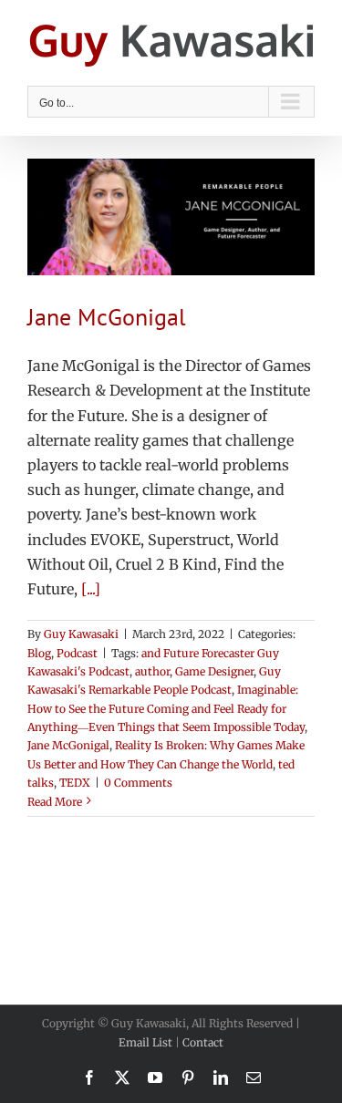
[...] (90, 589)
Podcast (77, 653)
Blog (39, 653)
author (152, 671)
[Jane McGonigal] (171, 217)
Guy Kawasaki (81, 634)
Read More (54, 802)
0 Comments (138, 782)
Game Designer (214, 671)
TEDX (74, 782)
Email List (145, 1042)
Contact (202, 1042)
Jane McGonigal (106, 317)
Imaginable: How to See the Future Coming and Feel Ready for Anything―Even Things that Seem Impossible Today (166, 708)
